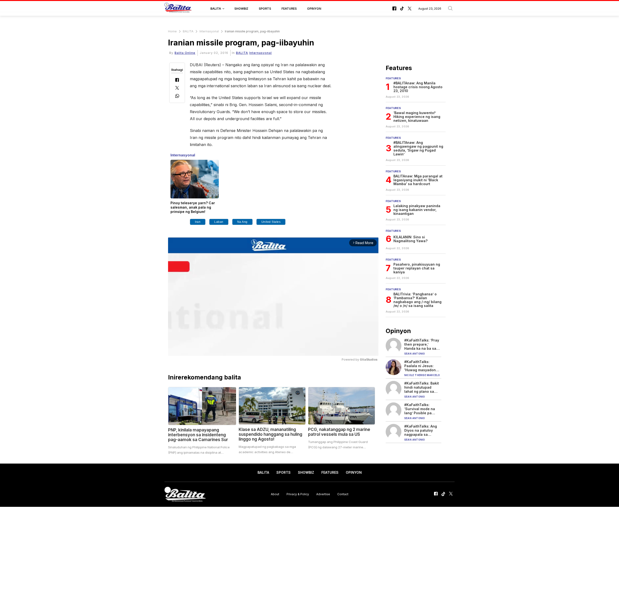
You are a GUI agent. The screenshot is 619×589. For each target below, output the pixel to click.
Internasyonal (209, 31)
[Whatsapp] (177, 97)
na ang (242, 222)
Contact (342, 494)
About (275, 494)
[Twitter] (177, 88)
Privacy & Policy (298, 494)
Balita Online (185, 53)
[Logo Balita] (178, 9)
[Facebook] (177, 80)
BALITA (215, 8)
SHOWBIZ (241, 8)
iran (197, 222)
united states (271, 222)
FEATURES (289, 8)
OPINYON (314, 8)
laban (218, 222)
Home (172, 31)
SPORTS (265, 8)
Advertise (323, 494)
